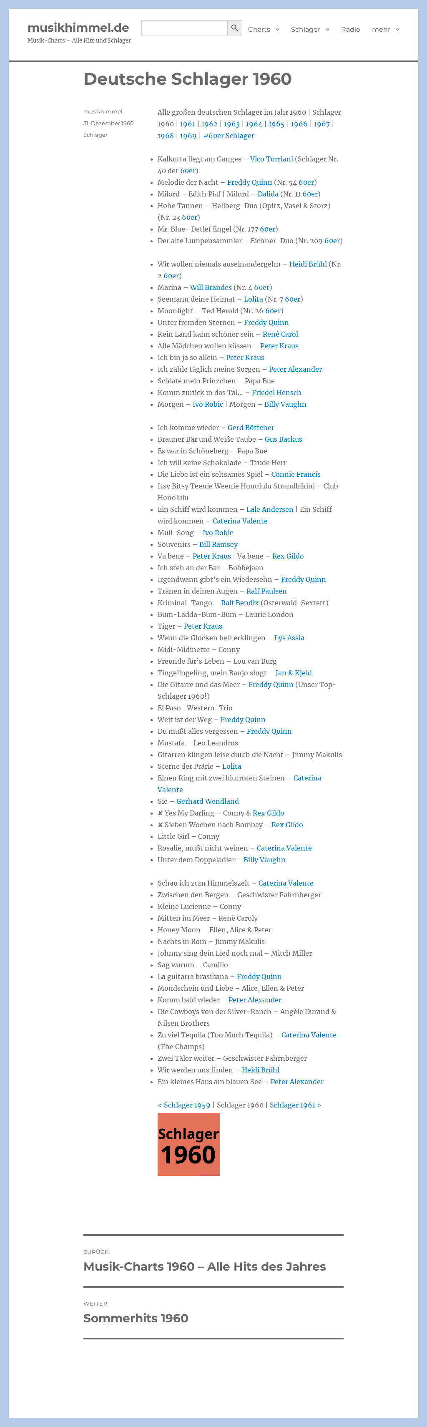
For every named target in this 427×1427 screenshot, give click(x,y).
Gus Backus (283, 439)
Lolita (253, 299)
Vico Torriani (271, 159)
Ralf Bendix (240, 603)
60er (188, 170)
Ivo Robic (208, 404)
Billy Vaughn (285, 404)
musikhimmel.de (78, 27)
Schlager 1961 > (296, 1105)
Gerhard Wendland (207, 801)
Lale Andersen (270, 509)
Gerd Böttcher (251, 427)
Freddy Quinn (249, 182)
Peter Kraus (279, 346)
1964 (254, 124)
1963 (232, 124)
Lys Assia (289, 638)
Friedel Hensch (276, 392)
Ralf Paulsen (266, 591)
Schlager (305, 29)
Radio (350, 29)
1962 (209, 124)
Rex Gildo (288, 556)
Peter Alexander (295, 369)
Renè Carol (280, 334)
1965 (277, 124)
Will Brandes (211, 287)
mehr (381, 29)
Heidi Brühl (308, 264)
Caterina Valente (240, 521)
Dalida (268, 194)
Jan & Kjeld (294, 673)
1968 (166, 135)
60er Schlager (228, 135)
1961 (187, 124)
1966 (299, 124)
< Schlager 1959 (184, 1105)
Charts (259, 29)
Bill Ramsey (218, 544)
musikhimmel (103, 111)
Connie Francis (296, 474)
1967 (322, 124)
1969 (188, 135)
